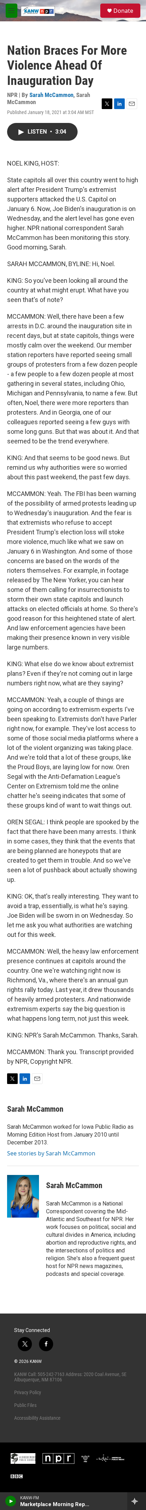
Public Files (25, 1405)
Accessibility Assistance (37, 1418)
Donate (123, 10)
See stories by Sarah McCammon (51, 1153)
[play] (10, 1501)
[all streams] (136, 1501)
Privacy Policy (27, 1392)
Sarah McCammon (51, 94)
